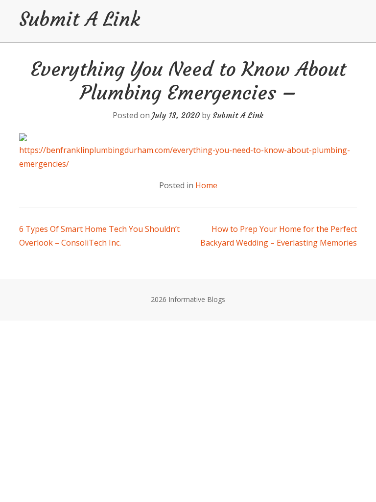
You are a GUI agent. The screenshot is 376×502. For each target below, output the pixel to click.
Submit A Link (79, 19)
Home (206, 185)
